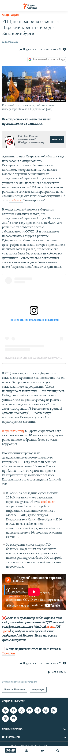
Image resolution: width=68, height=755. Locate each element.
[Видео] (42, 750)
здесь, (50, 626)
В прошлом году (13, 431)
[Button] (28, 49)
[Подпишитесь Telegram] (37, 710)
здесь (6, 631)
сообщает (16, 200)
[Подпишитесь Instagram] (45, 710)
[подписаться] (13, 718)
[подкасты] (26, 750)
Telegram (8, 653)
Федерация (10, 15)
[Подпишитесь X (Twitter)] (21, 710)
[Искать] (57, 750)
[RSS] (54, 710)
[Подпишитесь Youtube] (29, 710)
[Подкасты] (5, 718)
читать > (57, 139)
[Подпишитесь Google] (5, 710)
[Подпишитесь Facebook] (13, 710)
